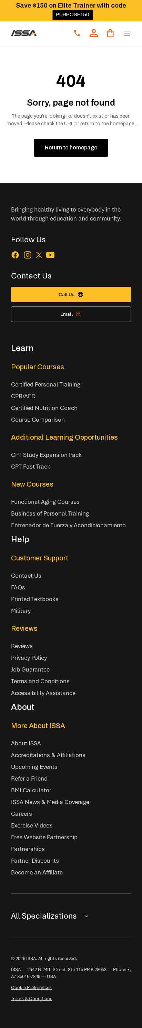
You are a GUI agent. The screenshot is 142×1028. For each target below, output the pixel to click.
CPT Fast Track (30, 466)
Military (21, 611)
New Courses (32, 484)
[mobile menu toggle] (127, 33)
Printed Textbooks (35, 599)
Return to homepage (71, 147)
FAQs (18, 587)
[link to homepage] (24, 33)
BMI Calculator (31, 790)
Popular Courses (37, 367)
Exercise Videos (32, 825)
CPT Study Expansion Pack (46, 455)
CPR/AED (23, 396)
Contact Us (26, 575)
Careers (21, 813)
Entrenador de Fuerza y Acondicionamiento (68, 525)
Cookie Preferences (31, 987)
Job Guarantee (30, 669)
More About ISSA (38, 726)
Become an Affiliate (37, 872)
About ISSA (26, 743)
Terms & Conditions (31, 998)
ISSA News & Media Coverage (50, 802)
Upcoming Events (34, 767)
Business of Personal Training (50, 513)
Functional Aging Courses (45, 502)
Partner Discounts (35, 860)
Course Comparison (38, 419)
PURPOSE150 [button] (72, 14)
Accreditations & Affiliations (48, 755)
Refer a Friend (29, 778)
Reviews (24, 628)
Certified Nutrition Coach (44, 408)
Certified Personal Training (45, 384)
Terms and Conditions (40, 681)
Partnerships (28, 849)
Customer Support (39, 558)
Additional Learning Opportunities (64, 437)
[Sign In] (94, 33)
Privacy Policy (29, 658)
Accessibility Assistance (43, 693)
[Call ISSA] (77, 33)
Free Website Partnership (44, 837)
